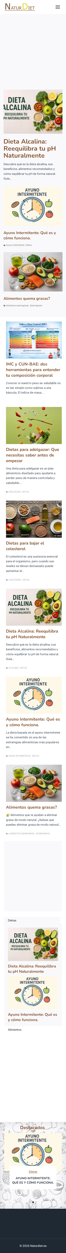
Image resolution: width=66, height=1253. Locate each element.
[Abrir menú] (58, 7)
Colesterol (15, 580)
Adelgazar (14, 492)
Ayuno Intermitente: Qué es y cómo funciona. (30, 235)
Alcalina (13, 668)
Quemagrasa (36, 305)
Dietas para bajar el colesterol (25, 546)
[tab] (30, 1202)
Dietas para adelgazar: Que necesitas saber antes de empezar (32, 455)
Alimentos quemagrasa (17, 305)
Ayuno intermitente (15, 245)
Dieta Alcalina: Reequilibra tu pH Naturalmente (30, 148)
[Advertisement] (33, 49)
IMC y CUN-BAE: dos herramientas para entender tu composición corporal (33, 369)
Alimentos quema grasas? (27, 298)
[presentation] (33, 112)
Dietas (29, 245)
